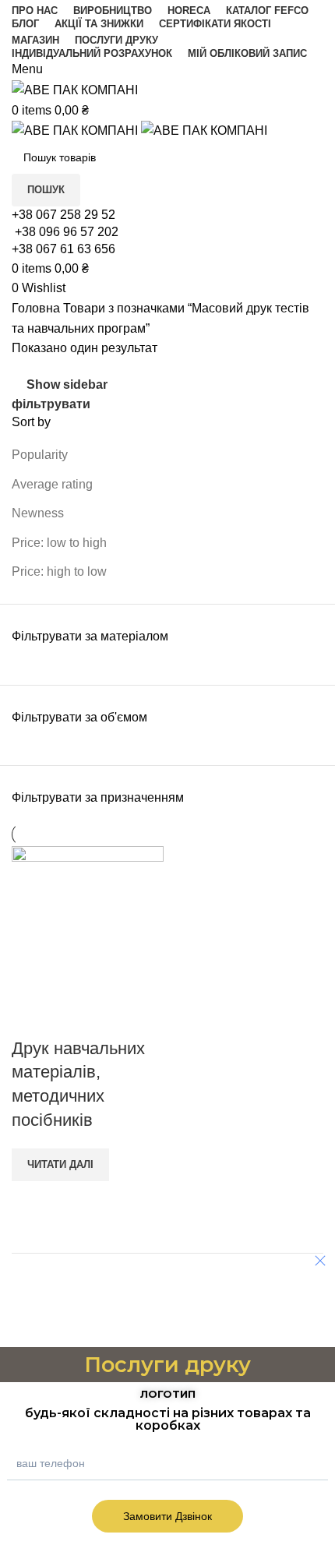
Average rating (52, 484)
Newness (38, 513)
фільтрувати (51, 404)
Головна (37, 308)
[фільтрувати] (19, 1327)
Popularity (40, 454)
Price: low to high (59, 542)
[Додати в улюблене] (73, 1017)
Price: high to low (59, 571)
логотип (168, 1394)
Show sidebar (67, 384)
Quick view (31, 1017)
